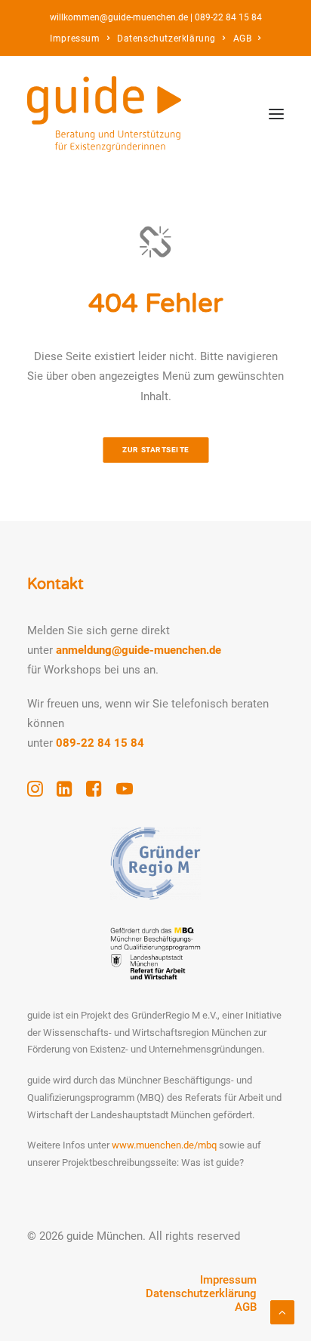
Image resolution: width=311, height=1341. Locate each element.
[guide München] (104, 114)
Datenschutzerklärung (166, 38)
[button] (276, 114)
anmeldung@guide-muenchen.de (138, 650)
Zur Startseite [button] (155, 449)
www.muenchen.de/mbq (164, 1145)
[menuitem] (80, 38)
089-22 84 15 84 (228, 17)
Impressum (75, 38)
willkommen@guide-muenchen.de (119, 17)
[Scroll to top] (282, 1311)
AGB (242, 38)
